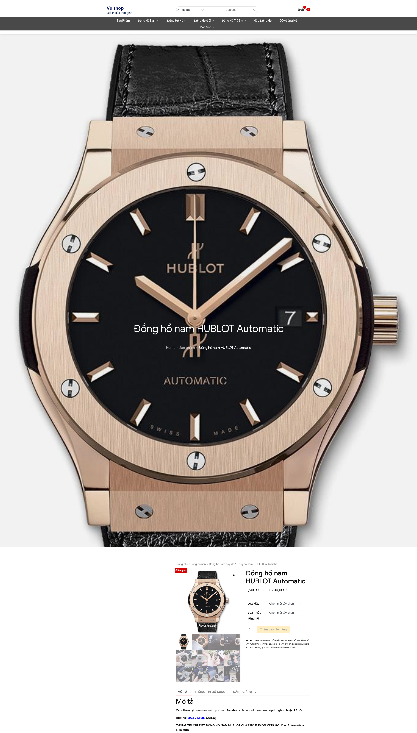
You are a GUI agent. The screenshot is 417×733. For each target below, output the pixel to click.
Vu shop (115, 8)
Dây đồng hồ (288, 20)
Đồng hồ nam (147, 20)
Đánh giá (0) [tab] (242, 691)
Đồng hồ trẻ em (232, 20)
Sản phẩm (123, 20)
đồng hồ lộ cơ (282, 648)
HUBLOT (267, 648)
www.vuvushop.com (209, 710)
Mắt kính (205, 27)
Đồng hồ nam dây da (221, 564)
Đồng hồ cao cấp (279, 640)
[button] (234, 575)
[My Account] (299, 9)
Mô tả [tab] (182, 691)
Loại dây (253, 603)
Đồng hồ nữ (175, 20)
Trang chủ (182, 564)
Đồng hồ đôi (202, 20)
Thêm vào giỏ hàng (273, 629)
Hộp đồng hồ (263, 20)
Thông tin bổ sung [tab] (210, 691)
